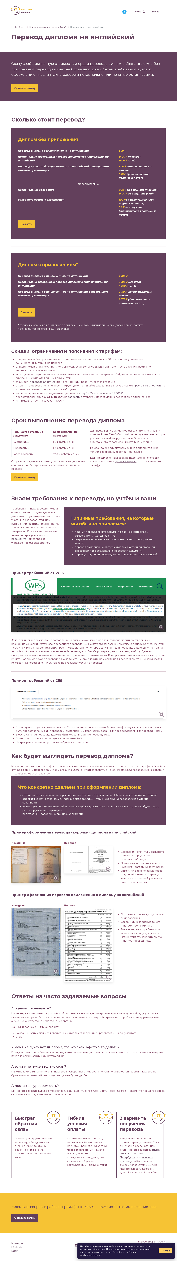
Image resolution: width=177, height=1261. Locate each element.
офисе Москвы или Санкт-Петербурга (140, 1153)
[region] (49, 443)
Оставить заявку (24, 88)
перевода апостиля (43, 381)
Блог (14, 1250)
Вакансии (17, 1247)
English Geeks (157, 1241)
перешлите (18, 538)
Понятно (165, 1251)
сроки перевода (92, 64)
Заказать (26, 224)
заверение (75, 396)
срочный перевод (126, 461)
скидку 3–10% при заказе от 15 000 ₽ (99, 393)
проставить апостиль (147, 385)
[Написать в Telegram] (124, 12)
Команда (17, 1243)
